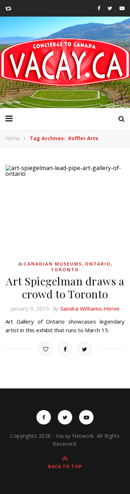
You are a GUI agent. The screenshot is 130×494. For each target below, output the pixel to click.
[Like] (45, 349)
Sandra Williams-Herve (90, 308)
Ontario (98, 264)
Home (12, 138)
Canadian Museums (53, 264)
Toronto (65, 270)
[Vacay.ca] (65, 62)
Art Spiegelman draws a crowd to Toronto (65, 287)
